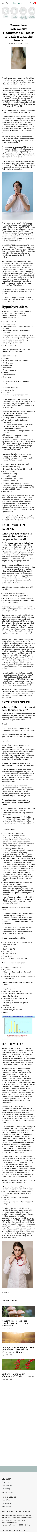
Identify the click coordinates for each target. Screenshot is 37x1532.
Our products (6, 1482)
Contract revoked (7, 1492)
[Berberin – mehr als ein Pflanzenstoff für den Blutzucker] (18, 1364)
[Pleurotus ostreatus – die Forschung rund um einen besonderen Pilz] (18, 1311)
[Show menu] (3, 3)
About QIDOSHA (7, 1485)
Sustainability (6, 1489)
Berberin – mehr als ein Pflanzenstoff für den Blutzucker (18, 1375)
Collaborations (6, 1507)
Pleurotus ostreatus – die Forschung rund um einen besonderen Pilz (15, 1323)
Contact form (6, 1500)
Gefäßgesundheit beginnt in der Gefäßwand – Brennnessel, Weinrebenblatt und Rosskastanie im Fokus (18, 1349)
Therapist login (6, 1503)
